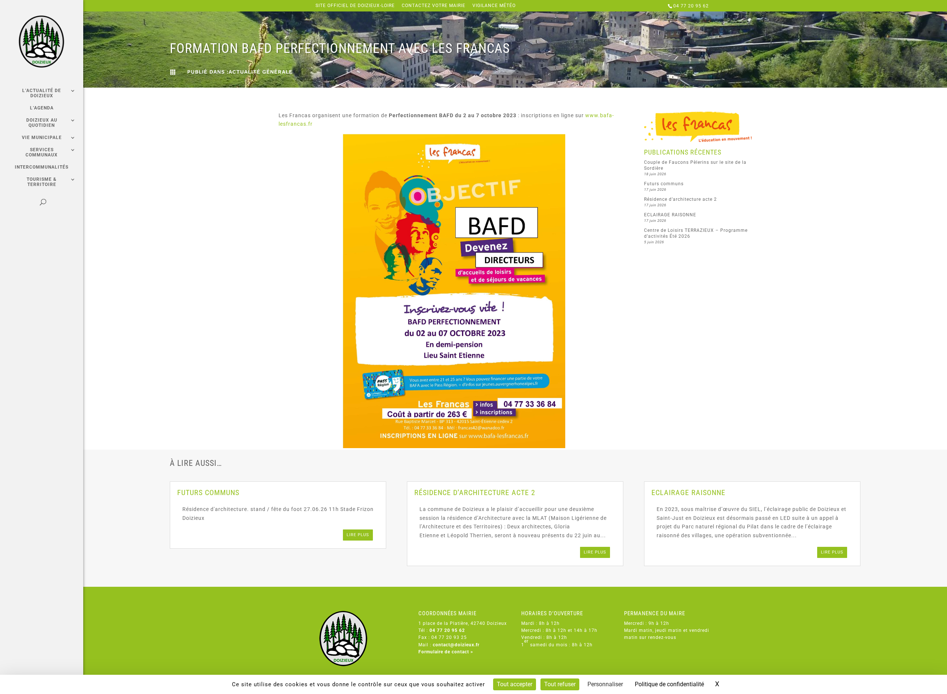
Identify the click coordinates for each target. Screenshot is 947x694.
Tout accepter (514, 684)
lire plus (358, 534)
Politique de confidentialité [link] (669, 684)
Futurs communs (664, 183)
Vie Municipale (42, 137)
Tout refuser (560, 684)
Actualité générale (261, 72)
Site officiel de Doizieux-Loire (355, 5)
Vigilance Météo (494, 5)
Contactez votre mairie (433, 5)
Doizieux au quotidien (41, 123)
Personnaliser (605, 684)
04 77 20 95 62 (691, 6)
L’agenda (42, 108)
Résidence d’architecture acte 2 (680, 199)
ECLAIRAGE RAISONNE (670, 214)
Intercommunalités (41, 167)
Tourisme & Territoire (42, 182)
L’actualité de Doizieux (41, 93)
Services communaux (42, 152)
